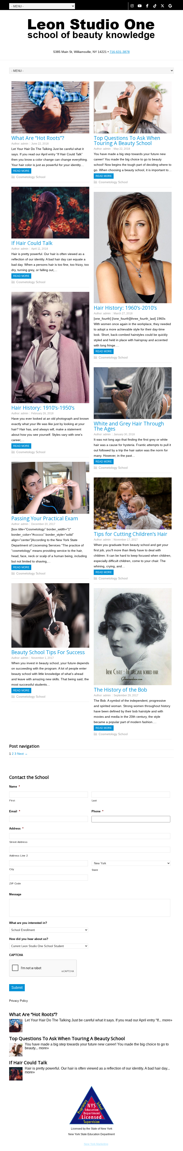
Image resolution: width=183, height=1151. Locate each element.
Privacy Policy (18, 1000)
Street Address (18, 842)
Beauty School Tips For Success (48, 652)
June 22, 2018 (40, 143)
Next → (22, 753)
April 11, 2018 (39, 248)
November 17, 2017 (126, 539)
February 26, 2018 (42, 413)
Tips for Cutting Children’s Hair (130, 533)
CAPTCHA (16, 955)
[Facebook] (147, 6)
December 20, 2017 (43, 524)
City (11, 869)
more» (167, 1020)
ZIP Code (15, 883)
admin (24, 143)
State (95, 870)
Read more (21, 170)
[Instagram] (132, 6)
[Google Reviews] (170, 6)
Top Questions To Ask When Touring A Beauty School (127, 140)
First (12, 800)
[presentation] (43, 968)
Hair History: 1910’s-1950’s (43, 407)
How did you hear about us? (28, 939)
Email (14, 811)
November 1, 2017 (42, 657)
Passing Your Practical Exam (44, 518)
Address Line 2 (18, 855)
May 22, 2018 (122, 148)
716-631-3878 (120, 52)
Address (16, 828)
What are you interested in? (28, 923)
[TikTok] (155, 6)
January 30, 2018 (124, 434)
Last (94, 800)
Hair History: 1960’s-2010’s (125, 307)
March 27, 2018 (123, 313)
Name (14, 786)
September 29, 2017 (126, 695)
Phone (97, 811)
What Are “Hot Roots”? (37, 137)
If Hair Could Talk (31, 243)
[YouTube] (139, 6)
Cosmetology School (30, 177)
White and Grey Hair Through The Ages (129, 426)
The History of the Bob (120, 689)
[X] (162, 6)
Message (15, 894)
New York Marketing (96, 1144)
